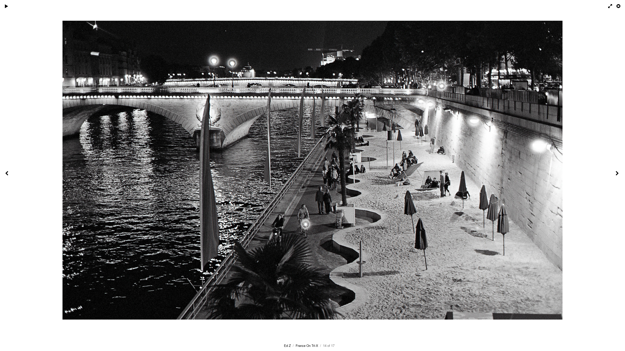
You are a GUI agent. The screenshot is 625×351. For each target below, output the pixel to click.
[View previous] (7, 175)
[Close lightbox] (619, 6)
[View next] (617, 175)
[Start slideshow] (6, 6)
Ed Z (287, 345)
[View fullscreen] (608, 6)
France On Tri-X (307, 345)
